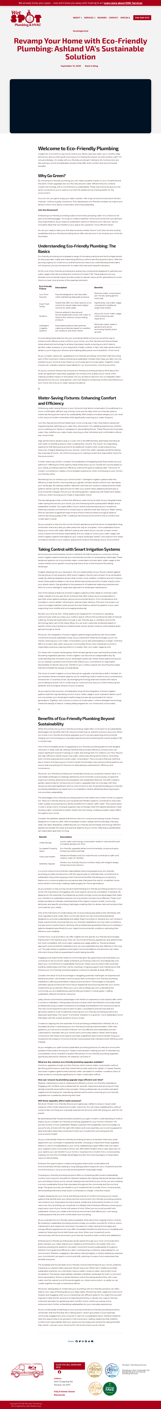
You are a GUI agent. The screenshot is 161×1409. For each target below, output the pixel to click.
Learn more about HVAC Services (123, 2)
